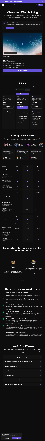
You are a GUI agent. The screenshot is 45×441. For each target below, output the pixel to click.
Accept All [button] (16, 438)
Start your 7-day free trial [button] (8, 107)
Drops (19, 4)
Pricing (23, 4)
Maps (15, 4)
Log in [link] (36, 4)
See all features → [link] (20, 122)
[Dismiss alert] (42, 1)
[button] (42, 22)
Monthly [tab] (27, 89)
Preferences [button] (6, 438)
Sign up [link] (40, 4)
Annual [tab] (19, 89)
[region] (22, 144)
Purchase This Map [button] (22, 70)
